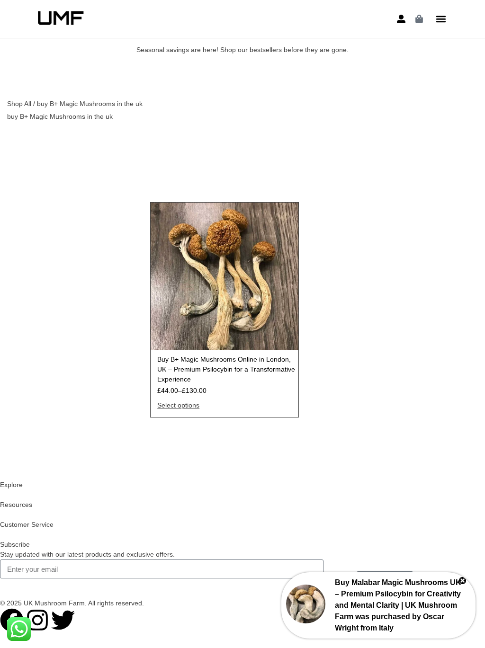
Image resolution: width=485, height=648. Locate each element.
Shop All (19, 103)
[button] (441, 19)
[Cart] (419, 19)
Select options (178, 405)
